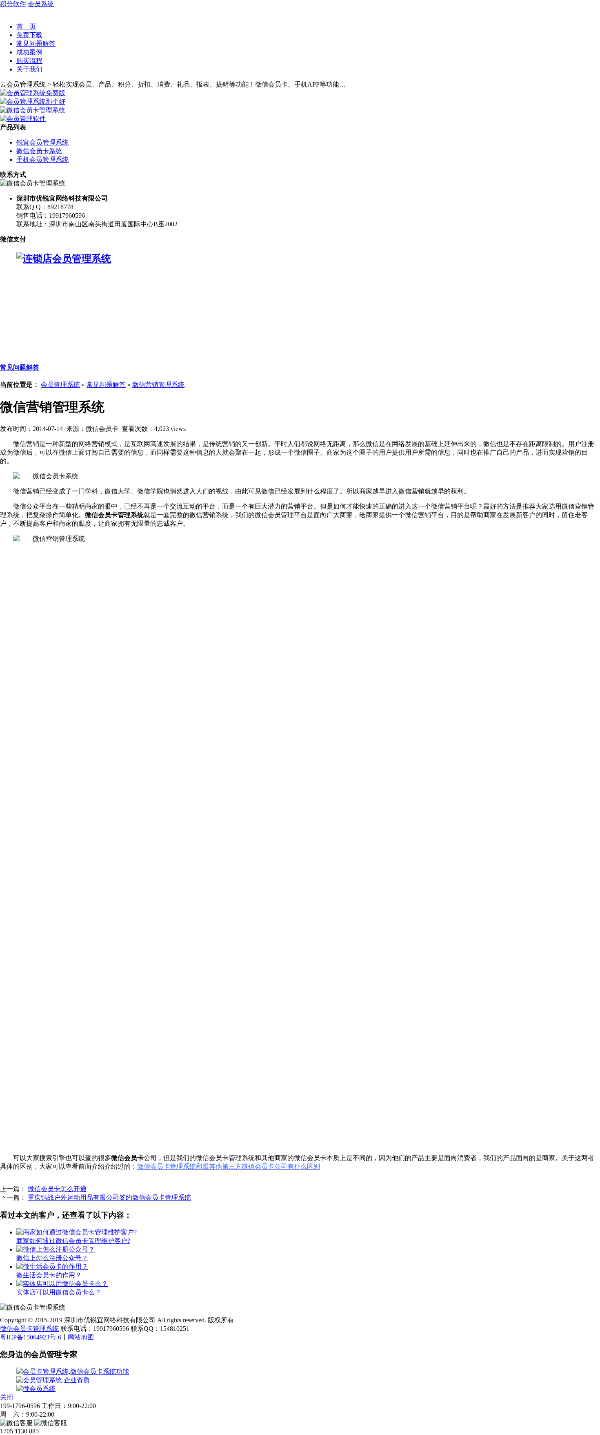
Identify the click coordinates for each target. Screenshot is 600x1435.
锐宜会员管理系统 (42, 142)
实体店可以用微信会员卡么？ (58, 1292)
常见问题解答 (36, 43)
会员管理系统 (60, 384)
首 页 (26, 26)
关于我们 (29, 69)
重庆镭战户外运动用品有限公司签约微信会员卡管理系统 (109, 1197)
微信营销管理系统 (158, 384)
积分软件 (13, 3)
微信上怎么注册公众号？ (52, 1257)
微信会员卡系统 (39, 150)
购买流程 (29, 60)
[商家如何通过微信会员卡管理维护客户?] (76, 1232)
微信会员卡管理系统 (29, 1328)
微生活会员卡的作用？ (49, 1275)
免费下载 (29, 34)
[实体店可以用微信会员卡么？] (62, 1283)
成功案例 (29, 52)
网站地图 (81, 1337)
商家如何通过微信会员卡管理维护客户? (73, 1240)
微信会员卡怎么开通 (57, 1188)
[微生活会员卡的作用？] (52, 1266)
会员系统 (41, 3)
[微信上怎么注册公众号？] (55, 1249)
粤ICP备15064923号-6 (30, 1337)
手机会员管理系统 (42, 159)
